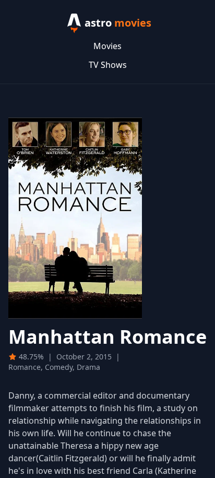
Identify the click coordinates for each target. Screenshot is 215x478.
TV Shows (108, 65)
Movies (107, 46)
